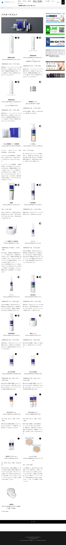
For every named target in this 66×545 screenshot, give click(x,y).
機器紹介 (29, 1)
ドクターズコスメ (10, 7)
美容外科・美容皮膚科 (37, 1)
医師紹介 (19, 1)
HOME (3, 7)
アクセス (53, 1)
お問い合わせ (20, 3)
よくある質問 (47, 1)
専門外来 (24, 1)
